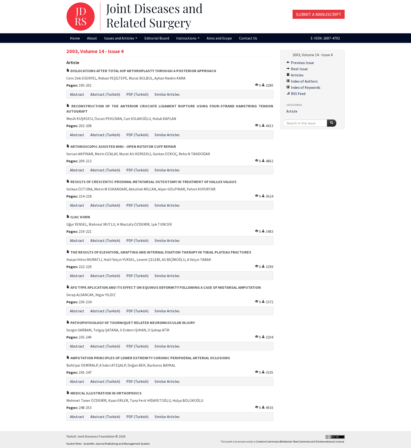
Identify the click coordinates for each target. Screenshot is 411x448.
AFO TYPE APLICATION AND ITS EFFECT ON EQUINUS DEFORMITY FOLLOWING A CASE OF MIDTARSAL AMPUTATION (165, 287)
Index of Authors (304, 81)
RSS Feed (297, 93)
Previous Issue (302, 62)
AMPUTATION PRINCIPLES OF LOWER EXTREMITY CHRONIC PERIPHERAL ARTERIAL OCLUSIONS (150, 357)
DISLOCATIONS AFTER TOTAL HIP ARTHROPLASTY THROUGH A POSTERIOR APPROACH (143, 70)
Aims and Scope (219, 38)
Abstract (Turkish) (105, 94)
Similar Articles (167, 94)
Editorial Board (156, 38)
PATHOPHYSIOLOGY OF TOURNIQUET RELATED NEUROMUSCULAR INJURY (132, 322)
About (92, 38)
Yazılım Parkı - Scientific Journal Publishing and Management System (108, 443)
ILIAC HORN (80, 216)
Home (75, 38)
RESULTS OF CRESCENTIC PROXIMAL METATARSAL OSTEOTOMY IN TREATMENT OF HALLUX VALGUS (153, 181)
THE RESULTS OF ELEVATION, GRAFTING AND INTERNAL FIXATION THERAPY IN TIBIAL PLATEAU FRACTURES (160, 252)
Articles (296, 75)
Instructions (186, 38)
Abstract (77, 94)
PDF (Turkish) (137, 94)
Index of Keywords (305, 87)
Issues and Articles (119, 38)
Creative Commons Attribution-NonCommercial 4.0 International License (300, 441)
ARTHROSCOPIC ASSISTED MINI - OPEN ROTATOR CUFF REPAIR (123, 146)
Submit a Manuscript (318, 14)
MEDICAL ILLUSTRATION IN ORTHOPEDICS (106, 393)
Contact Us (248, 38)
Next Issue (299, 68)
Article (291, 111)
